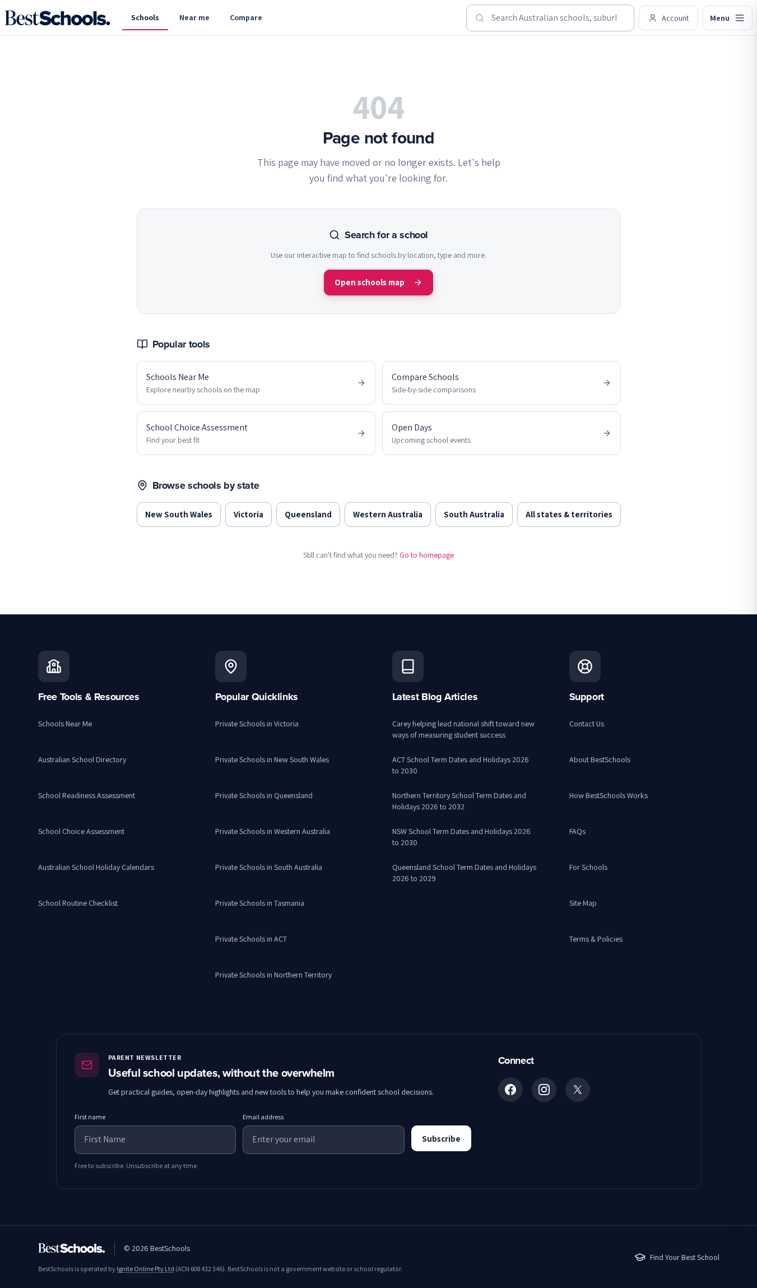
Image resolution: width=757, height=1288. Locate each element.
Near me (194, 17)
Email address (263, 1117)
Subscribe (441, 1138)
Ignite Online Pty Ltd (145, 1268)
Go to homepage (427, 555)
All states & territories (569, 514)
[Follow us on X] (577, 1089)
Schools (145, 17)
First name (90, 1117)
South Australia (474, 514)
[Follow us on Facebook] (510, 1089)
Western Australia (387, 514)
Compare (246, 17)
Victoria (248, 514)
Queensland (308, 514)
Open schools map (370, 282)
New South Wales (178, 514)
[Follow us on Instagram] (544, 1089)
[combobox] (550, 17)
